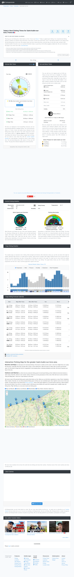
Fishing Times (30, 2)
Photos (37, 2)
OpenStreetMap (61, 425)
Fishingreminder (10, 2)
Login (60, 2)
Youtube (36, 563)
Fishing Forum (18, 563)
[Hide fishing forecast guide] (68, 36)
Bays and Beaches (10, 388)
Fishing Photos (18, 564)
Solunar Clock (46, 561)
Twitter (36, 564)
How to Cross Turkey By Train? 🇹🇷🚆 (57, 533)
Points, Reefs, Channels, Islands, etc (45, 388)
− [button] (6, 394)
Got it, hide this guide (63, 54)
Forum (48, 2)
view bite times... (25, 45)
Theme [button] (66, 2)
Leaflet (56, 425)
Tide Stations (17, 561)
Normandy (16, 6)
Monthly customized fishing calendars (14, 354)
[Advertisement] (37, 18)
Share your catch (37, 503)
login (9, 546)
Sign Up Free (19, 105)
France (11, 6)
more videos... (66, 537)
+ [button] (6, 392)
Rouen (37, 38)
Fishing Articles (18, 566)
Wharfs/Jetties (32, 388)
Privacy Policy (65, 564)
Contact (63, 558)
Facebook (36, 559)
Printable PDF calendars (11, 356)
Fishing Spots (6, 6)
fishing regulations (29, 382)
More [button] (54, 2)
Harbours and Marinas (21, 388)
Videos (43, 2)
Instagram (36, 561)
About (63, 559)
